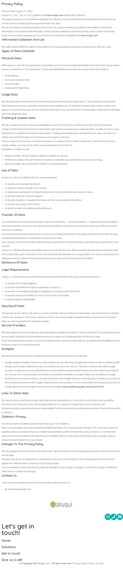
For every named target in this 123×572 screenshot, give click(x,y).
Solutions (9, 547)
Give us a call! (12, 560)
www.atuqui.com (54, 15)
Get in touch (11, 553)
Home (6, 540)
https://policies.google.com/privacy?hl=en (83, 386)
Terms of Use (95, 563)
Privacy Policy (80, 563)
